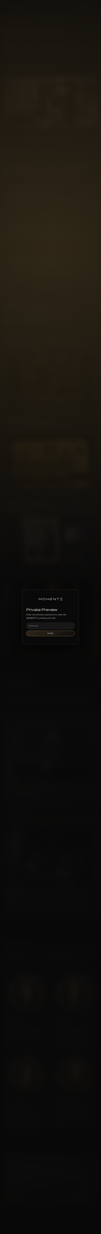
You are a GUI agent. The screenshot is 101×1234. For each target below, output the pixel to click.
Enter (50, 633)
